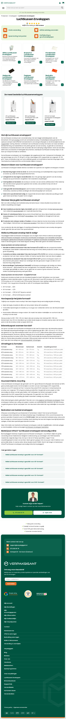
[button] (63, 3)
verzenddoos (29, 216)
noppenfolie (5, 144)
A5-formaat (7, 289)
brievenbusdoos (8, 216)
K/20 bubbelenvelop (7, 377)
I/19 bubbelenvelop (6, 374)
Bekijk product (11, 122)
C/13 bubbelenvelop (7, 355)
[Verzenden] (62, 8)
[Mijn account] (60, 3)
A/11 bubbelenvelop (6, 349)
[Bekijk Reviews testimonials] (10, 594)
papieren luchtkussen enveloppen (45, 240)
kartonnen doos (57, 209)
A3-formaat (7, 295)
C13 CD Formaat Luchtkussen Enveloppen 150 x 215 (52, 117)
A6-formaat (7, 287)
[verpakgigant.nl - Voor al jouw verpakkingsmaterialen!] (16, 3)
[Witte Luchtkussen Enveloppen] (11, 53)
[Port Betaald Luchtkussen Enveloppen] (54, 53)
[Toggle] (3, 454)
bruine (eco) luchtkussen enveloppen (33, 238)
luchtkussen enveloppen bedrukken (37, 427)
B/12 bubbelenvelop (7, 352)
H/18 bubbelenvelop (7, 372)
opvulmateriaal (18, 211)
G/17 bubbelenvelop (7, 369)
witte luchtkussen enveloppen (10, 238)
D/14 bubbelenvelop (7, 360)
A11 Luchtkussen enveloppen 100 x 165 (12, 117)
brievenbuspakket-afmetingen (31, 340)
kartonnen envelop (30, 223)
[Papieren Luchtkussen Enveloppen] (33, 76)
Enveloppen (13, 16)
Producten (4, 16)
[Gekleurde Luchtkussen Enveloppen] (11, 76)
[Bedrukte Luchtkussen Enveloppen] (54, 76)
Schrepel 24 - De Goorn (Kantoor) (21, 552)
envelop (17, 140)
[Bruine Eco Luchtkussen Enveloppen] (33, 53)
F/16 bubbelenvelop (6, 366)
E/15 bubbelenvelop (7, 363)
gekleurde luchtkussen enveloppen (20, 240)
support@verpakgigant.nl (18, 545)
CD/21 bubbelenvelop (7, 358)
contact (37, 440)
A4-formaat (7, 292)
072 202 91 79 (14, 548)
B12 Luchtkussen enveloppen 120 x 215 (31, 117)
